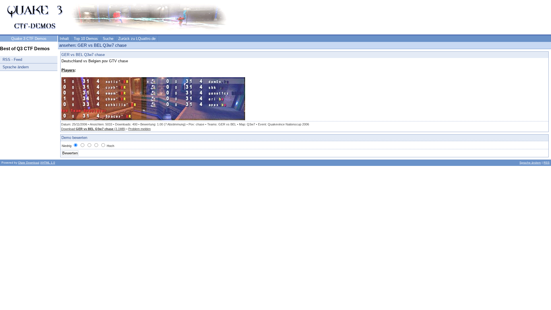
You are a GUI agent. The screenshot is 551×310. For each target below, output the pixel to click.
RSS (547, 162)
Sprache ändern (16, 67)
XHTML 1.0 (47, 162)
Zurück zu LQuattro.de (137, 38)
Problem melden (139, 129)
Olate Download (28, 162)
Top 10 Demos (86, 38)
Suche (108, 38)
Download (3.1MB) (93, 129)
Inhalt (64, 38)
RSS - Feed (12, 59)
